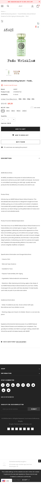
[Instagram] (18, 385)
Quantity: (4, 116)
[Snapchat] (33, 385)
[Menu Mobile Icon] (2, 6)
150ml (18, 111)
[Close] (39, 461)
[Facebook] (3, 385)
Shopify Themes (14, 424)
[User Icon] (32, 6)
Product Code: (5, 92)
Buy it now (20, 142)
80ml (13, 111)
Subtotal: (4, 123)
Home (3, 11)
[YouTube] (3, 390)
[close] (39, 2)
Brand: (3, 89)
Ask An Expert (21, 342)
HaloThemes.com (26, 424)
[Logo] (20, 6)
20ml (7, 111)
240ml (24, 111)
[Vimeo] (8, 390)
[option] (20, 45)
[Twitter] (8, 385)
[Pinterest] (23, 385)
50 (4, 147)
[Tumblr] (28, 385)
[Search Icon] (8, 6)
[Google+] (13, 385)
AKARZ (15, 89)
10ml (2, 111)
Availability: (4, 94)
